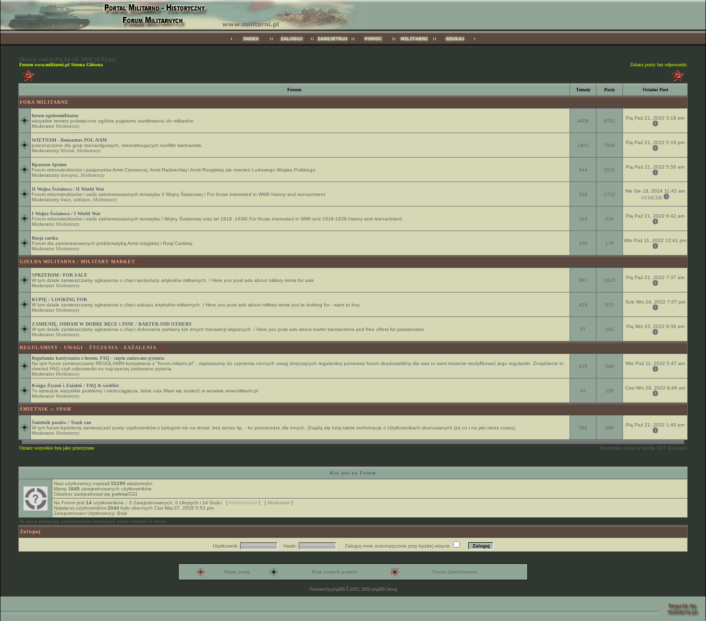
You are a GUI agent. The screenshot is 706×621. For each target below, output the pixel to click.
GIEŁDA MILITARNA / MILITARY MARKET (77, 261)
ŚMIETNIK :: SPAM (45, 409)
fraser (66, 199)
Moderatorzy (68, 126)
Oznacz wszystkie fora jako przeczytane (56, 448)
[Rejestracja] (332, 44)
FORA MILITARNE (44, 102)
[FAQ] (373, 44)
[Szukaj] (455, 44)
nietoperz (69, 175)
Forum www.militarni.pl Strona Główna (61, 64)
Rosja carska (45, 238)
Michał (67, 150)
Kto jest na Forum (353, 472)
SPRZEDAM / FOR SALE (59, 275)
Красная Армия (49, 164)
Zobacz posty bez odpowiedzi (658, 64)
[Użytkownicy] (414, 44)
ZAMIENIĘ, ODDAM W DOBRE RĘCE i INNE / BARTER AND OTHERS (112, 324)
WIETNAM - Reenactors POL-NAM (69, 140)
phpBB (338, 589)
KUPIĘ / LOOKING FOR (59, 299)
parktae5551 (124, 494)
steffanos (81, 199)
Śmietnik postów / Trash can (61, 422)
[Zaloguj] (291, 44)
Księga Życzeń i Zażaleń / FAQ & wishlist (75, 385)
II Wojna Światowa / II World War (68, 189)
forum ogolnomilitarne (55, 115)
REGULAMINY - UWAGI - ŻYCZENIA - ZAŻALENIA (88, 347)
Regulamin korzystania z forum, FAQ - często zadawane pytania (98, 358)
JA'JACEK (651, 197)
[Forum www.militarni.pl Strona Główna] (251, 44)
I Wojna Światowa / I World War (66, 213)
